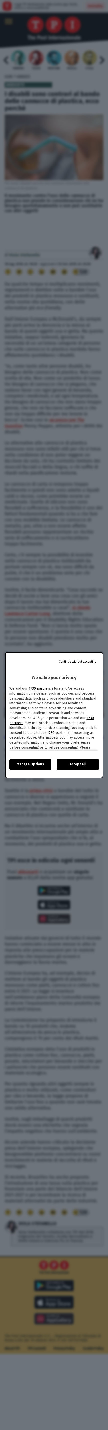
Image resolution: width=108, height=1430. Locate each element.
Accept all (78, 764)
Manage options (30, 764)
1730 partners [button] (40, 688)
